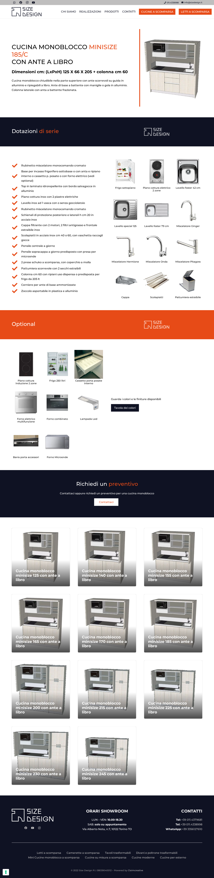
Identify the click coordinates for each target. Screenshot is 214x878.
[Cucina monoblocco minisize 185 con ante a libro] (173, 623)
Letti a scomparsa (49, 852)
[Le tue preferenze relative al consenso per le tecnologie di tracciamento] (6, 872)
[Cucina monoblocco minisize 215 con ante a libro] (107, 689)
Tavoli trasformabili (118, 852)
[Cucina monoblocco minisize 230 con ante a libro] (41, 756)
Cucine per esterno (173, 857)
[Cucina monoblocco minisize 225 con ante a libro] (173, 689)
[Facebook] (25, 828)
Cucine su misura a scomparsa (105, 857)
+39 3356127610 (192, 829)
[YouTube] (32, 828)
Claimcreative (135, 870)
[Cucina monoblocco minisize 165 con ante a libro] (41, 623)
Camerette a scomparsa (83, 852)
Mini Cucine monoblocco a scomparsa (54, 857)
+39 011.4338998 (191, 824)
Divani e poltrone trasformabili (156, 852)
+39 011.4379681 (191, 819)
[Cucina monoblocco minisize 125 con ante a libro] (41, 557)
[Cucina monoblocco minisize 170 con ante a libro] (107, 623)
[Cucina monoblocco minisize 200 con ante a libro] (41, 689)
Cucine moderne (143, 857)
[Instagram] (39, 828)
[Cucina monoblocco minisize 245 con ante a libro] (107, 756)
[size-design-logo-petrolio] (26, 11)
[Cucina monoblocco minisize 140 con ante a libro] (107, 557)
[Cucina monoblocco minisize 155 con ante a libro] (173, 557)
